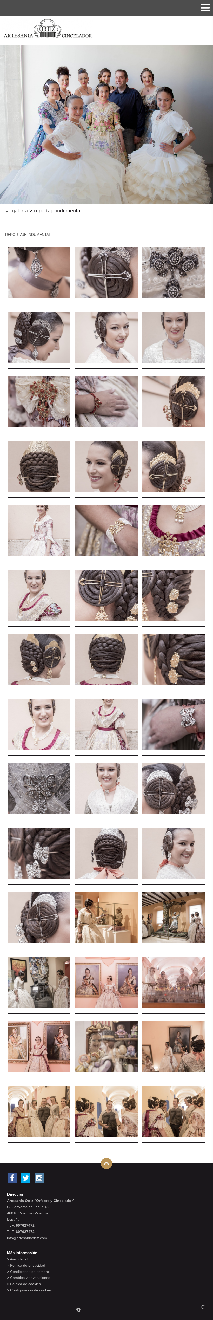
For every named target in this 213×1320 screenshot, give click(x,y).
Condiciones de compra (29, 1272)
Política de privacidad (27, 1265)
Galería (20, 210)
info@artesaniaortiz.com (27, 1238)
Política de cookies (25, 1284)
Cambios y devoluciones (30, 1278)
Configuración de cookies (31, 1290)
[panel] (78, 1310)
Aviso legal (19, 1259)
